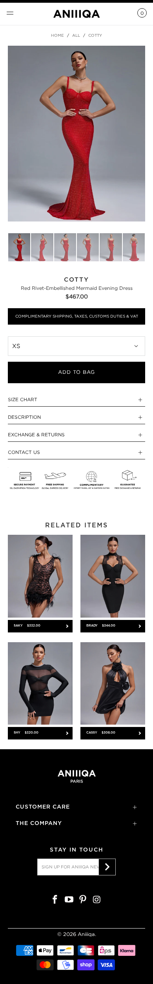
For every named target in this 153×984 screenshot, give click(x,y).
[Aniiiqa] (76, 14)
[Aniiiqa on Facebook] (55, 900)
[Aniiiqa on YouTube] (69, 900)
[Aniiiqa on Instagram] (97, 900)
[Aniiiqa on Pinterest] (83, 900)
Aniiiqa (86, 934)
